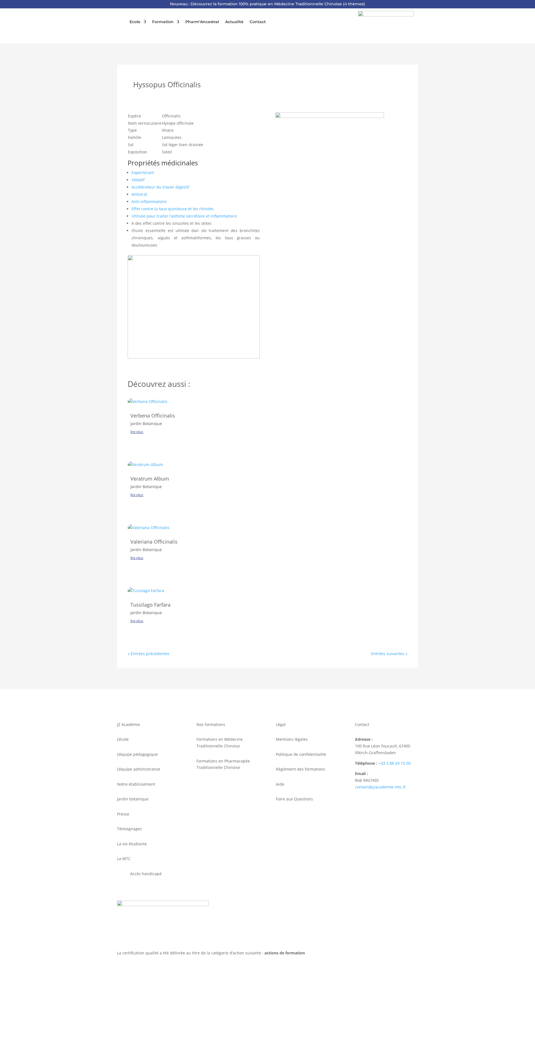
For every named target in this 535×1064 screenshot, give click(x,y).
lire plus (136, 431)
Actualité (234, 21)
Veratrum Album (149, 478)
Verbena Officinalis (152, 415)
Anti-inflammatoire (149, 201)
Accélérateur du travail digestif (160, 187)
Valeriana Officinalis (153, 541)
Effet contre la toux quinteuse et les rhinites (173, 208)
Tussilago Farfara (150, 604)
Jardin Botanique (146, 423)
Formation (163, 21)
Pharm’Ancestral (202, 21)
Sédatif (138, 179)
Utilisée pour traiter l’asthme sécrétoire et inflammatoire (184, 216)
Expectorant (143, 172)
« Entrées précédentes (148, 653)
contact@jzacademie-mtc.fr (380, 787)
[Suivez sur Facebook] (121, 1025)
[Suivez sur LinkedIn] (132, 1025)
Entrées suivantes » (389, 653)
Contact (258, 21)
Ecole (135, 21)
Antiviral (139, 194)
